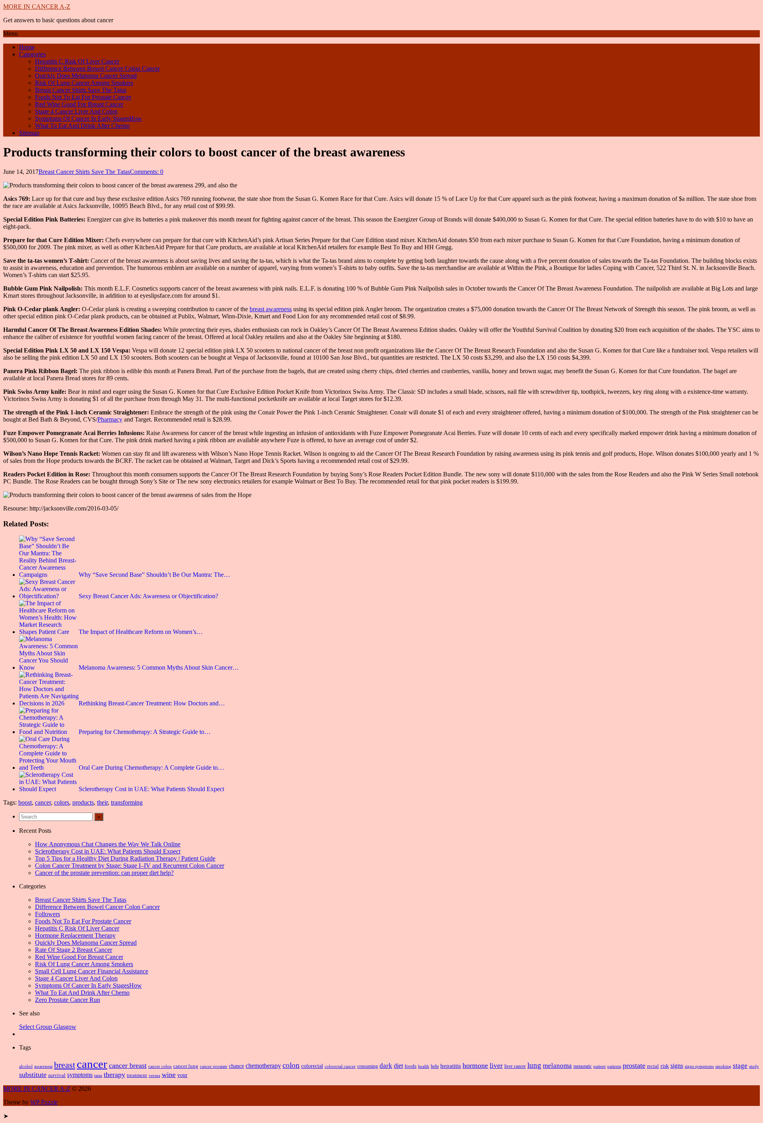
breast (64, 1065)
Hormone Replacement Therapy (75, 935)
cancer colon (160, 1066)
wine (169, 1075)
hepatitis (450, 1065)
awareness (43, 1066)
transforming (127, 802)
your (182, 1075)
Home (27, 47)
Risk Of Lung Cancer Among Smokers (84, 82)
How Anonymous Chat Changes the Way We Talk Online (107, 844)
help (435, 1066)
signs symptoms (699, 1066)
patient (599, 1066)
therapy (114, 1075)
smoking (723, 1066)
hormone (475, 1065)
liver (496, 1065)
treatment (137, 1075)
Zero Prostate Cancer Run (67, 999)
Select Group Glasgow (47, 1026)
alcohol (26, 1066)
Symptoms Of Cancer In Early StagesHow (88, 118)
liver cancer (515, 1066)
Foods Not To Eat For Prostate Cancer (83, 97)
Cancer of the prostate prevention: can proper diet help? (104, 872)
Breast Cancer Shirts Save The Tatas (80, 90)
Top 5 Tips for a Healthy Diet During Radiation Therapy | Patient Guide (125, 858)
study (754, 1066)
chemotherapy (263, 1065)
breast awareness (271, 309)
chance (236, 1066)
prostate (634, 1065)
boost (25, 802)
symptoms (80, 1074)
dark (386, 1065)
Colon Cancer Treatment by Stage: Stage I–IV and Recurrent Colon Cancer (129, 865)
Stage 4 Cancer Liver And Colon (76, 111)
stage (740, 1065)
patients (614, 1066)
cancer (43, 802)
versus (154, 1075)
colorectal (312, 1066)
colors (61, 802)
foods (410, 1066)
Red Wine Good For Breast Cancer (79, 104)
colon (291, 1065)
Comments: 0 (146, 171)
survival (57, 1075)
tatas (98, 1075)
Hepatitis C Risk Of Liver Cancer (77, 61)
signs (676, 1065)
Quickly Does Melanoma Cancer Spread (86, 75)
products (83, 802)
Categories (32, 54)
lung (534, 1065)
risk (664, 1066)
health (423, 1066)
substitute (32, 1075)
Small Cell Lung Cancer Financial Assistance (91, 971)
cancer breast (128, 1065)
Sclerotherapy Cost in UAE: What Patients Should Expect (107, 851)
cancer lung (185, 1066)
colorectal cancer (340, 1066)
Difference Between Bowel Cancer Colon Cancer (97, 68)
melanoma (557, 1065)
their (102, 802)
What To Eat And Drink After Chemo (82, 125)
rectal (653, 1066)
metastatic (582, 1066)
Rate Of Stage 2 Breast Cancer (73, 949)
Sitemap (29, 132)
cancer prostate (213, 1066)
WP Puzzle (44, 1102)
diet (398, 1065)
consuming (367, 1066)
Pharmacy (109, 419)
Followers (47, 914)
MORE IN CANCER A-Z (36, 6)
